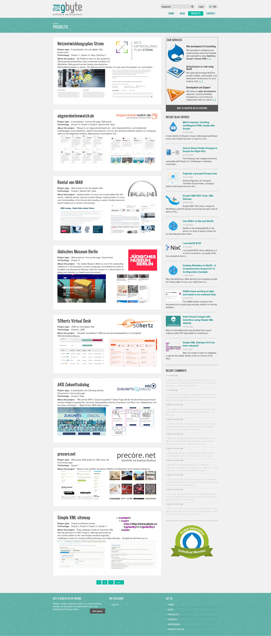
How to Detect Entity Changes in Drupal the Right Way (200, 149)
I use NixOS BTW (192, 243)
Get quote (97, 611)
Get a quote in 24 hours (192, 108)
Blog (182, 13)
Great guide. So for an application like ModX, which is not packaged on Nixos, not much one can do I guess (190, 454)
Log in (115, 604)
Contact (210, 13)
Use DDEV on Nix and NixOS (198, 221)
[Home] (67, 9)
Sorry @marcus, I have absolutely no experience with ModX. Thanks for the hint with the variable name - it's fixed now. (190, 412)
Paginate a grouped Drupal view (200, 173)
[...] (209, 58)
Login (201, 6)
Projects (195, 13)
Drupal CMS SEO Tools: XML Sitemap (198, 197)
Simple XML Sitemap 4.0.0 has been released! (199, 344)
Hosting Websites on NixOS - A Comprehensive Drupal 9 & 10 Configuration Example (199, 268)
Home (171, 13)
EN (214, 6)
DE (210, 6)
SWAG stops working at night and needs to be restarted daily (199, 293)
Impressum (174, 624)
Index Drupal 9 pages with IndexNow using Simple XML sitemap (198, 320)
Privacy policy (176, 629)
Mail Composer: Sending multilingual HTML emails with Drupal (199, 125)
